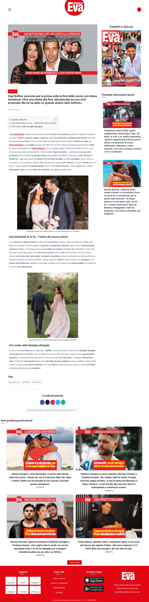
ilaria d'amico (37, 382)
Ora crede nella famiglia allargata (27, 126)
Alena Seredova (14, 382)
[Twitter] (23, 581)
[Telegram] (11, 590)
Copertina (12, 91)
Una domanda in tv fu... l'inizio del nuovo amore (33, 123)
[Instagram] (35, 581)
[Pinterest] (35, 590)
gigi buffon (26, 382)
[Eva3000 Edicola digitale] (121, 58)
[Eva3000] (74, 8)
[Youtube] (23, 590)
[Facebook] (11, 581)
